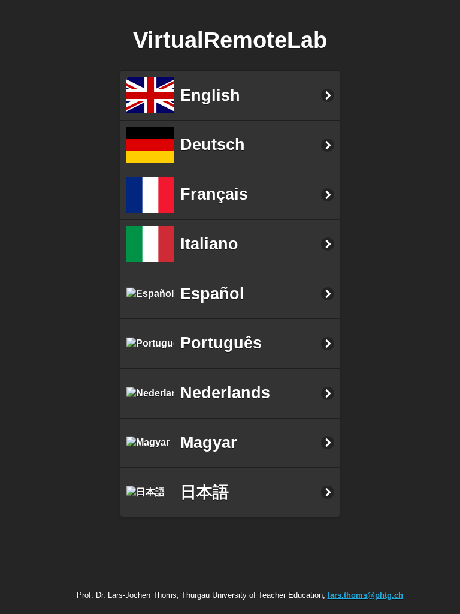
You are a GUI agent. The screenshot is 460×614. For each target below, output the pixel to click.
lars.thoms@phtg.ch (365, 595)
